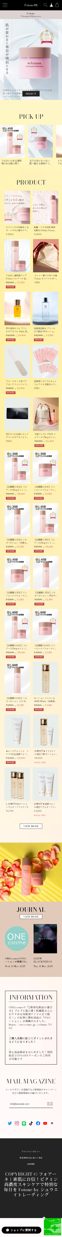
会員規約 (31, 1164)
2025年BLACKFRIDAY (43, 960)
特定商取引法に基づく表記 (31, 1158)
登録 (49, 1104)
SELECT (31, 93)
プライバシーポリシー (31, 1151)
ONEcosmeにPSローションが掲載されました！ (16, 960)
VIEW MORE (31, 826)
